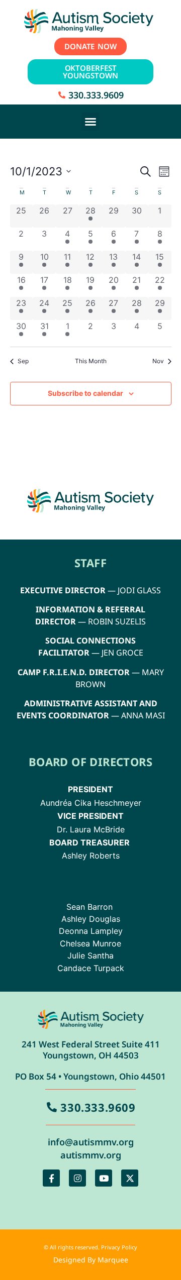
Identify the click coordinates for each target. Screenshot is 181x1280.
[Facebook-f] (51, 1178)
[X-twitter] (129, 1178)
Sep (23, 361)
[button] (90, 122)
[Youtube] (103, 1178)
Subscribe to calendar (85, 393)
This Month (91, 361)
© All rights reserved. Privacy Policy (90, 1247)
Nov (158, 361)
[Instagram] (77, 1178)
